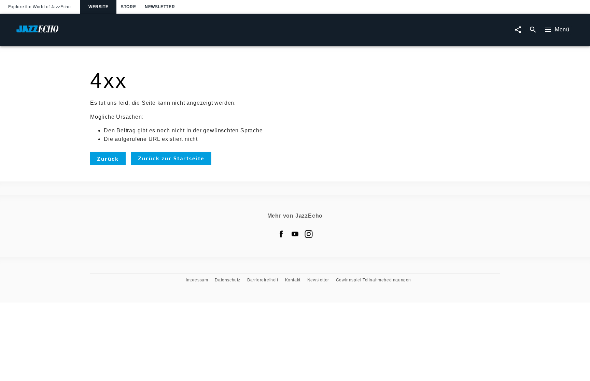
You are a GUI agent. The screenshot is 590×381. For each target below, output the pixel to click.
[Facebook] (281, 234)
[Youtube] (295, 234)
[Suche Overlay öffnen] (533, 30)
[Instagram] (308, 234)
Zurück (108, 158)
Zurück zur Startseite (171, 158)
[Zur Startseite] (155, 32)
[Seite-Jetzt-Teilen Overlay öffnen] (518, 30)
